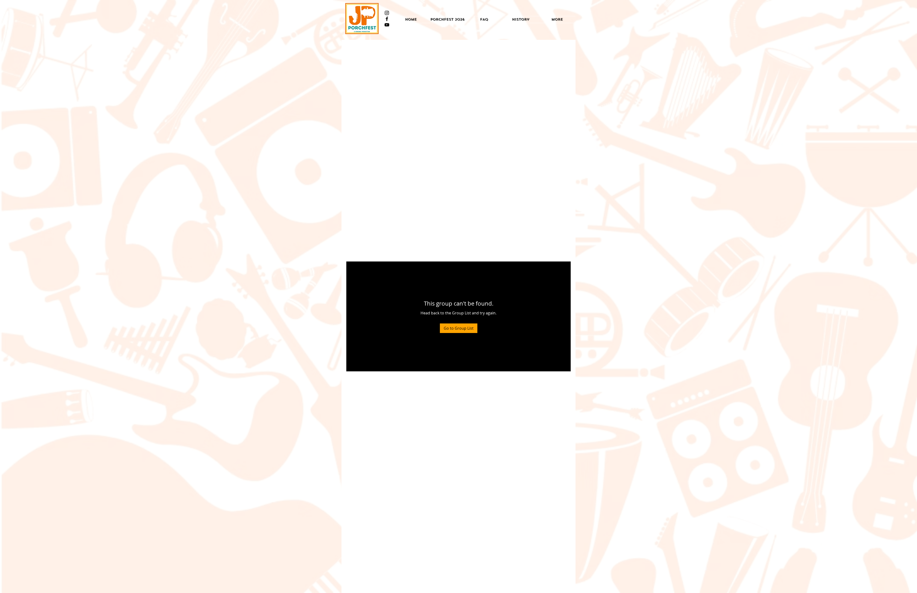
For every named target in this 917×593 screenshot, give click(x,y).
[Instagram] (387, 13)
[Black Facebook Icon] (387, 19)
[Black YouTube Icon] (387, 25)
